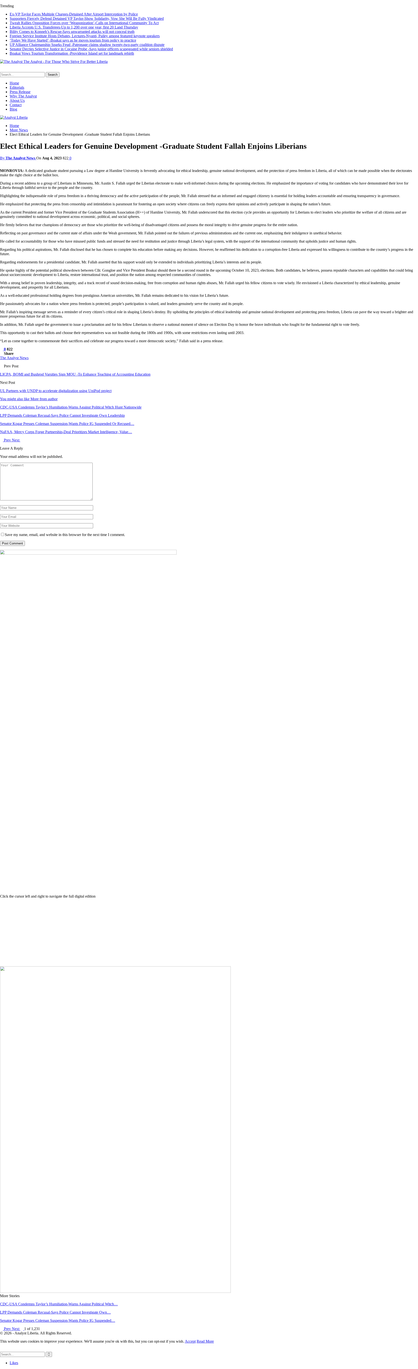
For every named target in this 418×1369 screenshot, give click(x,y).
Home (14, 83)
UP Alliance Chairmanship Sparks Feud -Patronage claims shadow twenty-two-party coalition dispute (87, 45)
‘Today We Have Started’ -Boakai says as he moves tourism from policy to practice (73, 40)
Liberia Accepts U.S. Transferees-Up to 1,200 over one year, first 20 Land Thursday (74, 27)
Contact (16, 105)
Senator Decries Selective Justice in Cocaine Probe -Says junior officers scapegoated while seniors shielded (91, 49)
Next (16, 440)
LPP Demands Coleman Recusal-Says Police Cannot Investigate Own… (55, 1312)
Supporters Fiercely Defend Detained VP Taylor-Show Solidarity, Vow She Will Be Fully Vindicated (87, 18)
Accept (190, 1341)
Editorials (17, 87)
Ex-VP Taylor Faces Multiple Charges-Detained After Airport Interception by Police (74, 14)
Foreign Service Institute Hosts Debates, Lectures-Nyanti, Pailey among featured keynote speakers (85, 36)
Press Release (20, 92)
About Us (17, 100)
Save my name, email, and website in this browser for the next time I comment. (65, 535)
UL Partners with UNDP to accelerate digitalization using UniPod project (56, 391)
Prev (7, 440)
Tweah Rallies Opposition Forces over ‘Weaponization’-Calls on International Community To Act (84, 23)
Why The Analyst (23, 96)
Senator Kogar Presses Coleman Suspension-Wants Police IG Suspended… (57, 1320)
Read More (205, 1341)
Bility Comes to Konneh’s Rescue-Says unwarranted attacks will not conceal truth (72, 32)
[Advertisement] (209, 932)
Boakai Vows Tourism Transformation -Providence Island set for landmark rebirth (72, 53)
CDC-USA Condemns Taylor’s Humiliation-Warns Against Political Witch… (59, 1304)
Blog (13, 109)
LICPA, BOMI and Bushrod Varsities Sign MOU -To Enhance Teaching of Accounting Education (75, 374)
